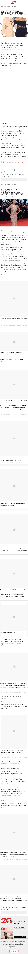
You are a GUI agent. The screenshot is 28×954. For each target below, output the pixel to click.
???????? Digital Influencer (12, 507)
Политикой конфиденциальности (13, 947)
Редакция (16, 923)
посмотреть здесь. (18, 162)
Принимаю (14, 951)
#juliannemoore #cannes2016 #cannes (9, 632)
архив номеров (17, 932)
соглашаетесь (12, 946)
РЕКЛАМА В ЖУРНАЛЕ (19, 921)
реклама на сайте (19, 919)
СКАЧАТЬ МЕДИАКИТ (19, 917)
